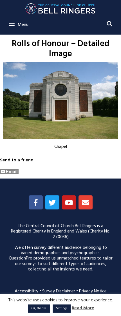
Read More (83, 308)
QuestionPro (20, 258)
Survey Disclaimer (59, 291)
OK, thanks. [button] (39, 308)
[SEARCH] (109, 24)
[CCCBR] (61, 7)
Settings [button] (61, 308)
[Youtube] (69, 202)
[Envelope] (86, 202)
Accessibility (27, 291)
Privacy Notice (93, 291)
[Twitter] (52, 202)
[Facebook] (36, 202)
